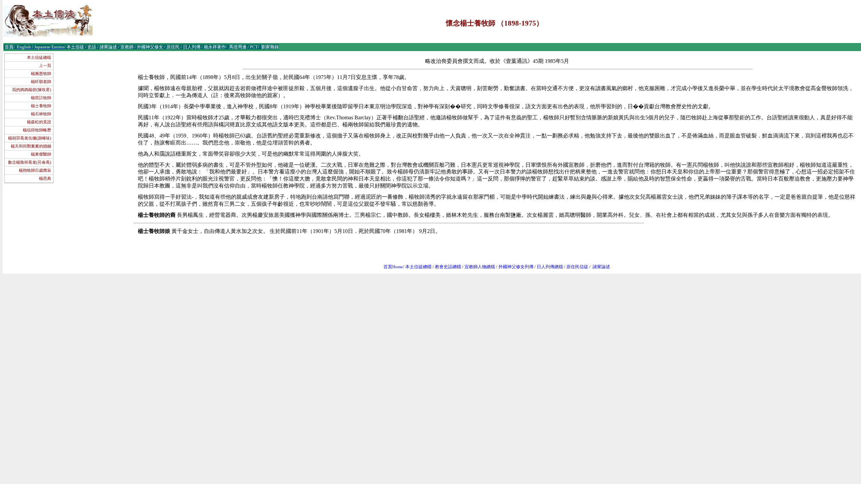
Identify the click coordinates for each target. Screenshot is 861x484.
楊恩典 (45, 178)
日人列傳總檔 (550, 266)
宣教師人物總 (477, 266)
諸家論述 (601, 266)
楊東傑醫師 (41, 154)
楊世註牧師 (41, 97)
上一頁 (45, 65)
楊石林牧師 (41, 114)
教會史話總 (446, 266)
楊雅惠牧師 (41, 73)
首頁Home (393, 266)
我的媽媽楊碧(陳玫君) (31, 89)
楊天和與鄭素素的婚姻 (31, 146)
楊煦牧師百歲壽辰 (35, 170)
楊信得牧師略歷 (37, 130)
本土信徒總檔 (39, 57)
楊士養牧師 (41, 106)
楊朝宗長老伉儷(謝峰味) (29, 138)
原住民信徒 (577, 266)
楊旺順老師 (41, 81)
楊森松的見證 (39, 122)
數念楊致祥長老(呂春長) (29, 162)
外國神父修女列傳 (515, 266)
